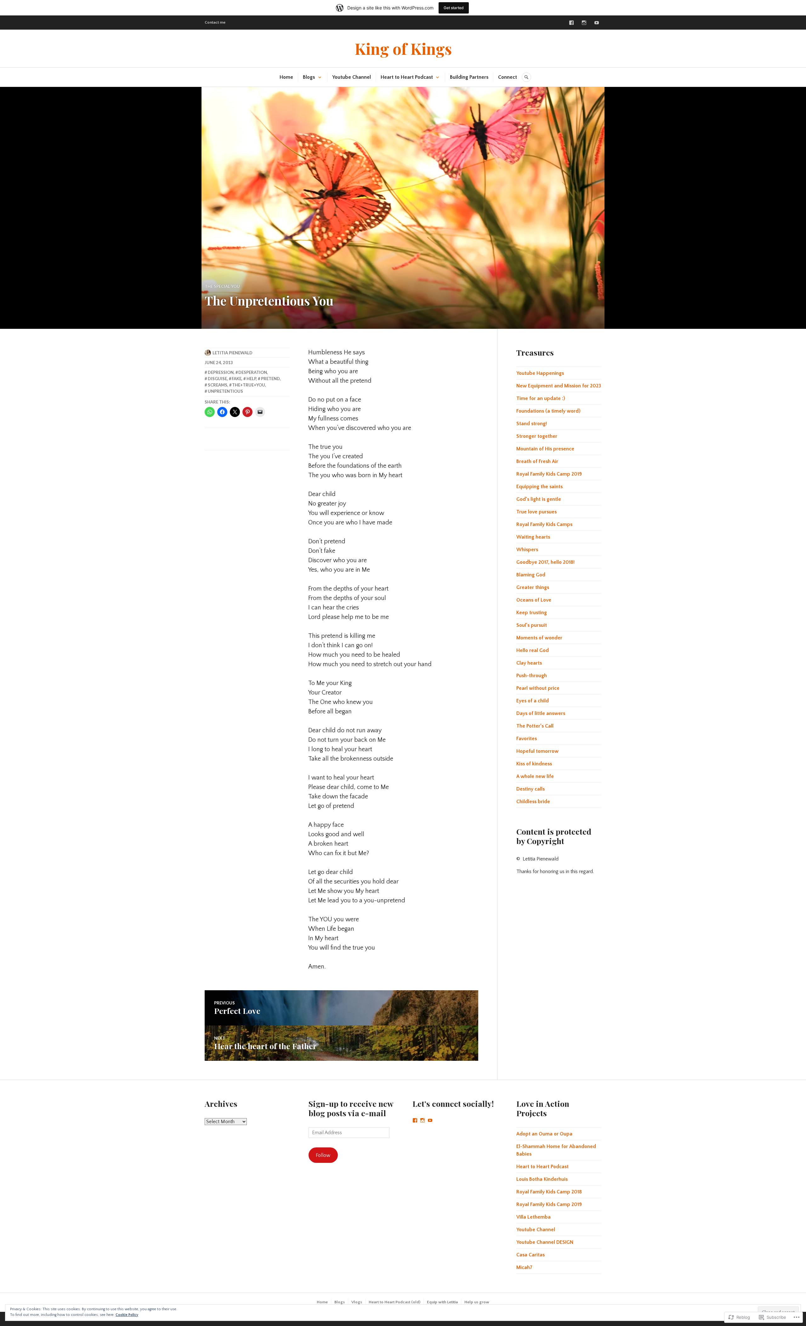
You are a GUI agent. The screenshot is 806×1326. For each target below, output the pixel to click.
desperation (252, 372)
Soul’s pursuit (531, 625)
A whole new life (535, 776)
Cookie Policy (127, 1315)
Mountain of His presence (545, 449)
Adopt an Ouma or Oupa (544, 1134)
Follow (323, 1155)
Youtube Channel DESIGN (544, 1242)
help (251, 378)
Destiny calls (530, 789)
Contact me (215, 22)
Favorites (526, 738)
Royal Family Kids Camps (544, 524)
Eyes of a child (532, 701)
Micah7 (524, 1267)
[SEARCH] (526, 77)
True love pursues (536, 512)
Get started (454, 7)
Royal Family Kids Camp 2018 (549, 1192)
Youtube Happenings (540, 373)
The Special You (222, 286)
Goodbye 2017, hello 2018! (545, 562)
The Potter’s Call (534, 726)
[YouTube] (430, 1120)
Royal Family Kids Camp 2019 (549, 474)
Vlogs (356, 1302)
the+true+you (248, 384)
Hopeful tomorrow (537, 751)
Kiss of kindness (534, 764)
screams (217, 384)
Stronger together (536, 436)
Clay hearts (529, 663)
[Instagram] (584, 22)
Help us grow (476, 1302)
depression (221, 372)
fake (236, 378)
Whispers (527, 549)
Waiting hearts (533, 537)
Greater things (532, 587)
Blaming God (530, 575)
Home (286, 77)
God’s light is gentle (538, 499)
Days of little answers (540, 713)
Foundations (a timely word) (548, 411)
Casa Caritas (530, 1255)
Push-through (531, 675)
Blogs (309, 77)
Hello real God (532, 650)
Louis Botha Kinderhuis (542, 1179)
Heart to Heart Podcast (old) (394, 1302)
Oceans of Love (533, 600)
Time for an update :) (540, 398)
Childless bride (533, 801)
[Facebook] (571, 22)
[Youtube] (596, 22)
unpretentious (225, 391)
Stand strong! (531, 423)
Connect (507, 77)
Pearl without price (537, 688)
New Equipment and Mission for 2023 (558, 386)
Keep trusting (531, 612)
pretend (270, 378)
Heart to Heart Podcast (407, 77)
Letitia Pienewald (233, 352)
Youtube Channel (351, 77)
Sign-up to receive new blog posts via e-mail (351, 1108)
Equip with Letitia (442, 1302)
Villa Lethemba (533, 1217)
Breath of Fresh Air (537, 461)
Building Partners (469, 77)
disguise (217, 378)
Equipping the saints (539, 486)
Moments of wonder (539, 638)
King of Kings (403, 48)
